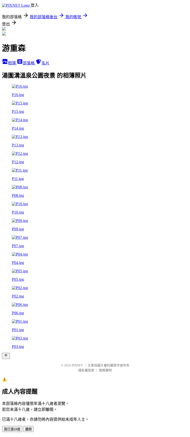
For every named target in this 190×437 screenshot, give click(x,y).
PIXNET (77, 365)
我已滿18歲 (12, 429)
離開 (28, 429)
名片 (45, 63)
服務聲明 (105, 370)
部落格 (29, 63)
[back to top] (6, 356)
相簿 (12, 63)
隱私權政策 (86, 370)
